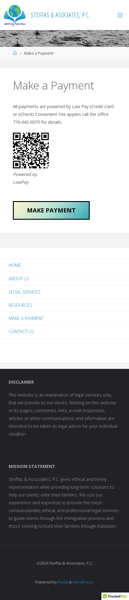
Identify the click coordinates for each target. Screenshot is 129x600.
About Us (19, 279)
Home (15, 265)
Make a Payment (26, 318)
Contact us (21, 331)
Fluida (62, 582)
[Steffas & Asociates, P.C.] (15, 15)
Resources (20, 305)
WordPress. (83, 582)
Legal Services (24, 292)
